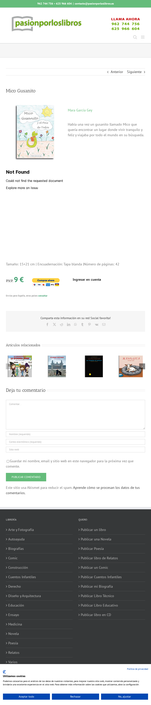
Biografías (16, 548)
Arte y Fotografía (21, 529)
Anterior (117, 71)
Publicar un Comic (94, 567)
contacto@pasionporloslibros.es (94, 3)
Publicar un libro (93, 529)
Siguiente (134, 71)
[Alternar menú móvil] (143, 37)
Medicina (15, 624)
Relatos (13, 652)
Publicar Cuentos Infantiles (101, 577)
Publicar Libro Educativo (99, 605)
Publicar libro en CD (96, 614)
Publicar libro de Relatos (99, 558)
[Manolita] (131, 358)
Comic (12, 558)
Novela (13, 633)
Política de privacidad (137, 668)
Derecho (14, 586)
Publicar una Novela (96, 539)
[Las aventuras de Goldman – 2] (94, 358)
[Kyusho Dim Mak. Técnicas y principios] (57, 358)
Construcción (18, 567)
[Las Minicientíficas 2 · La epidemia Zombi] (20, 358)
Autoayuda (16, 539)
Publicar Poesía (92, 548)
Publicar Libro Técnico (97, 596)
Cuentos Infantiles (22, 577)
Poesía (13, 643)
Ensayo (13, 614)
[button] (9, 366)
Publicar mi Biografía (97, 586)
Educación (16, 605)
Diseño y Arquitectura (24, 596)
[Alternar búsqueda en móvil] (135, 37)
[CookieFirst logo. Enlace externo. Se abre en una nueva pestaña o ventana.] (4, 672)
